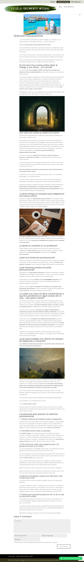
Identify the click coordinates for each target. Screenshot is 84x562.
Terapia (46, 7)
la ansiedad (48, 279)
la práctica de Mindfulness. (54, 427)
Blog (60, 7)
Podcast (52, 2)
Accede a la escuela (63, 2)
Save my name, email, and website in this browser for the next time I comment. (36, 542)
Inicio (40, 7)
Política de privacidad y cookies (24, 556)
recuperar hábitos (28, 457)
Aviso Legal (11, 556)
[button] (70, 558)
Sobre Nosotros (69, 7)
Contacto (41, 11)
